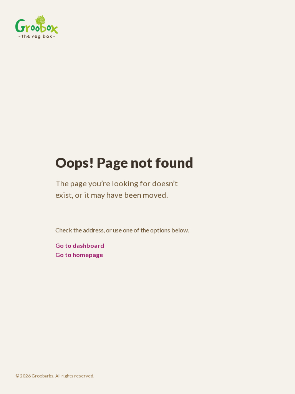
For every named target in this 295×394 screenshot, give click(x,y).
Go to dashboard (79, 245)
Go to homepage (79, 254)
